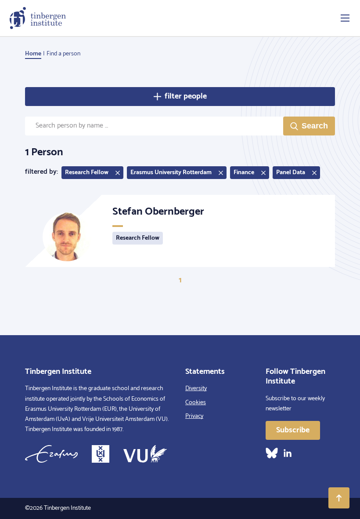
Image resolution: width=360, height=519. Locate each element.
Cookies (195, 403)
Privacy (194, 416)
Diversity (196, 389)
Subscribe (293, 430)
